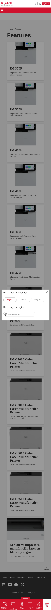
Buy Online (46, 4)
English (9, 300)
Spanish (23, 300)
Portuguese (37, 300)
